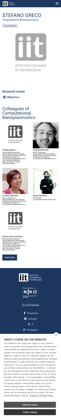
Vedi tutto (9, 257)
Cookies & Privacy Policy (41, 395)
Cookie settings (30, 412)
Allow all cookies (30, 405)
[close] (56, 335)
